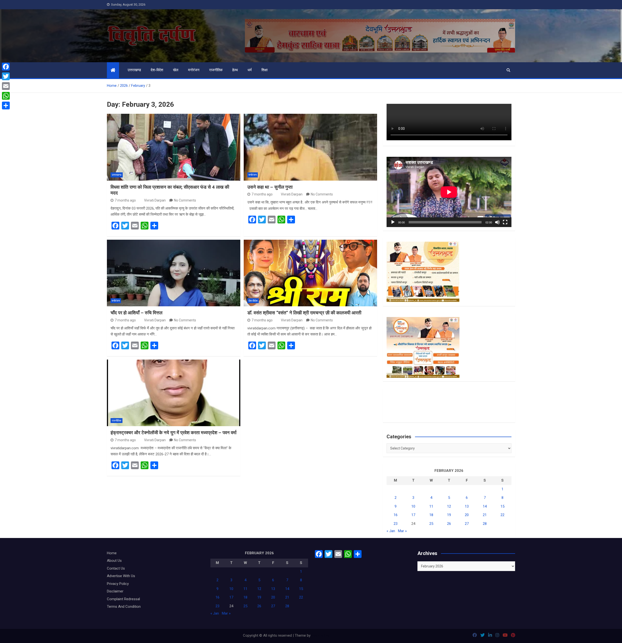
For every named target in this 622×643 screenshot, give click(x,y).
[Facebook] (6, 66)
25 (431, 523)
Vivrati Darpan (155, 200)
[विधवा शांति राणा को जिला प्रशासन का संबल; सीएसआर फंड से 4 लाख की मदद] (173, 147)
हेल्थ (235, 70)
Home (112, 553)
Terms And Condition (124, 606)
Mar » (402, 531)
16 (395, 515)
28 (485, 523)
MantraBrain (321, 635)
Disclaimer (115, 591)
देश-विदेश (157, 70)
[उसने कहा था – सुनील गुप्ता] (310, 147)
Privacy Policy (118, 583)
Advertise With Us (121, 576)
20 (467, 515)
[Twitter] (6, 76)
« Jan (391, 531)
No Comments (185, 200)
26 (449, 523)
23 (395, 523)
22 (502, 515)
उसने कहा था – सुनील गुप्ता (270, 187)
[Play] (392, 222)
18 (431, 515)
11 (431, 506)
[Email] (6, 86)
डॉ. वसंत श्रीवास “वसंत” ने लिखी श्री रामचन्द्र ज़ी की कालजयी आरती (304, 313)
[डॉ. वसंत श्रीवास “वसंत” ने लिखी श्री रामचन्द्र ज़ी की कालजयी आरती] (310, 273)
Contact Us (116, 568)
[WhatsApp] (6, 96)
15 (502, 506)
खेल (175, 70)
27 (467, 523)
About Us (114, 560)
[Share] (6, 105)
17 (413, 515)
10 (413, 506)
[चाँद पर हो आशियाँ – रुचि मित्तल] (173, 273)
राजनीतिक (216, 70)
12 (449, 506)
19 (449, 515)
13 (467, 506)
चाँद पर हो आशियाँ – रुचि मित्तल (136, 313)
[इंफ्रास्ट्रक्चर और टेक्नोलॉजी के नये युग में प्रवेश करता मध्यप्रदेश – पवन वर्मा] (173, 393)
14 (485, 506)
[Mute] (497, 222)
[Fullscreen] (505, 222)
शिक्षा (264, 70)
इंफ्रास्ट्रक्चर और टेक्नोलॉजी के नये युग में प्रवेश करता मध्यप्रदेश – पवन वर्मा (173, 432)
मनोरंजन (193, 70)
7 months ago (125, 200)
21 (485, 515)
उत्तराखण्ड (134, 70)
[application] (449, 192)
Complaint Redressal (123, 599)
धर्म (250, 70)
